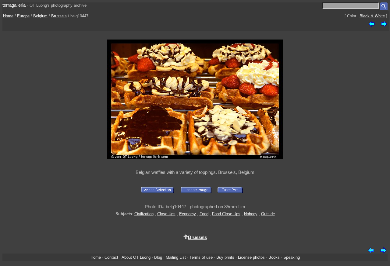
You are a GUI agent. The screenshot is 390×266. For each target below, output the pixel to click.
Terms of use (201, 257)
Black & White (372, 16)
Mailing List (176, 257)
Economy (187, 214)
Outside (268, 214)
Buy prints (225, 257)
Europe (23, 16)
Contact (111, 257)
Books (274, 257)
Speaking (291, 257)
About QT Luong (136, 257)
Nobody (250, 214)
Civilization (144, 214)
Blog (158, 257)
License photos (251, 257)
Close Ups (166, 214)
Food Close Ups (226, 214)
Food (204, 214)
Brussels (59, 16)
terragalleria (14, 5)
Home (8, 16)
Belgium (40, 16)
